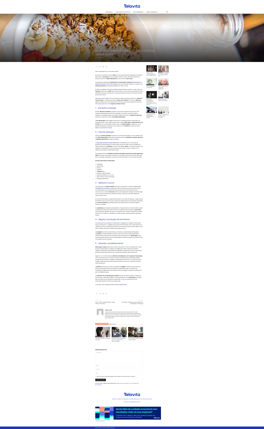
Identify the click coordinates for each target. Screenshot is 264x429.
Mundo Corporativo (151, 12)
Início (96, 15)
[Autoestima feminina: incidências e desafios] (102, 332)
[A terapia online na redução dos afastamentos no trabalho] (151, 109)
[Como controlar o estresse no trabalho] (163, 94)
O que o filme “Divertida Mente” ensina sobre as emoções (105, 302)
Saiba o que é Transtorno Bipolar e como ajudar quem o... (151, 74)
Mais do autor (112, 324)
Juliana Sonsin (100, 57)
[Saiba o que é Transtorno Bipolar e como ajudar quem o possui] (151, 68)
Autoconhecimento (138, 12)
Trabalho (160, 97)
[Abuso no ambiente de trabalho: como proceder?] (163, 110)
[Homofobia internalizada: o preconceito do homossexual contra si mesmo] (151, 94)
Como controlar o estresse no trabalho (163, 100)
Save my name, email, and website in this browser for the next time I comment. (116, 376)
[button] (167, 12)
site (102, 256)
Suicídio (160, 71)
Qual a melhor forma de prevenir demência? (163, 88)
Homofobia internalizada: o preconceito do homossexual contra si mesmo (151, 102)
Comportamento (102, 15)
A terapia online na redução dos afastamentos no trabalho (150, 115)
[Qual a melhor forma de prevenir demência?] (163, 81)
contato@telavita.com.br (134, 402)
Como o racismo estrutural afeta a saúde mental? (135, 339)
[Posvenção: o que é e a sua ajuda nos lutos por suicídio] (163, 68)
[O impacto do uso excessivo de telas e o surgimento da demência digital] (119, 332)
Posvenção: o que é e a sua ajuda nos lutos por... (163, 75)
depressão (100, 192)
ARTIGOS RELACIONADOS (102, 324)
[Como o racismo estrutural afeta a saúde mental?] (135, 332)
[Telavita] (132, 6)
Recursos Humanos (150, 112)
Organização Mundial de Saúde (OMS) (106, 142)
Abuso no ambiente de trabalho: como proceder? (163, 116)
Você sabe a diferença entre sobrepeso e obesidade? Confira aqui (132, 302)
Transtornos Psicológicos (123, 12)
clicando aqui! (122, 284)
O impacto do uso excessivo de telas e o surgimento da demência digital (119, 340)
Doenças (160, 84)
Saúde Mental (109, 12)
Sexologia (148, 97)
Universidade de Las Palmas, (102, 188)
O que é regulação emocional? (150, 87)
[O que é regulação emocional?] (151, 81)
